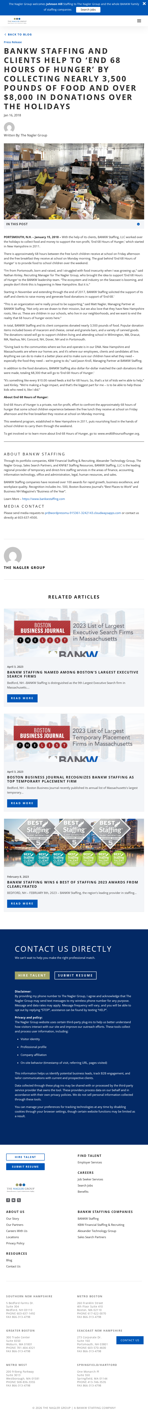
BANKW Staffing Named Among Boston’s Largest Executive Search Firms (73, 674)
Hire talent (32, 975)
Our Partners (14, 1225)
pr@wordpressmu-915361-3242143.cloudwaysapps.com (83, 513)
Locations (12, 1237)
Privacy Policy (15, 1243)
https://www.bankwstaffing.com (43, 499)
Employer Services (90, 1162)
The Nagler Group (34, 135)
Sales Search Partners (92, 1237)
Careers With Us (16, 1231)
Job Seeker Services (90, 1179)
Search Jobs (88, 9)
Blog (9, 1260)
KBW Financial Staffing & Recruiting (101, 1225)
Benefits (83, 1191)
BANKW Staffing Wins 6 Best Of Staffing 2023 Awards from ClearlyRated (72, 884)
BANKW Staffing (88, 1218)
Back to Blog (20, 34)
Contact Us (13, 1266)
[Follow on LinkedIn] (13, 1200)
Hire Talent (25, 1157)
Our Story (12, 1218)
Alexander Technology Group (97, 1231)
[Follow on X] (19, 1200)
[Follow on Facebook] (8, 1200)
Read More (22, 698)
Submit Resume (75, 975)
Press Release (13, 42)
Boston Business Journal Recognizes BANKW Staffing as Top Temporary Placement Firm (70, 779)
